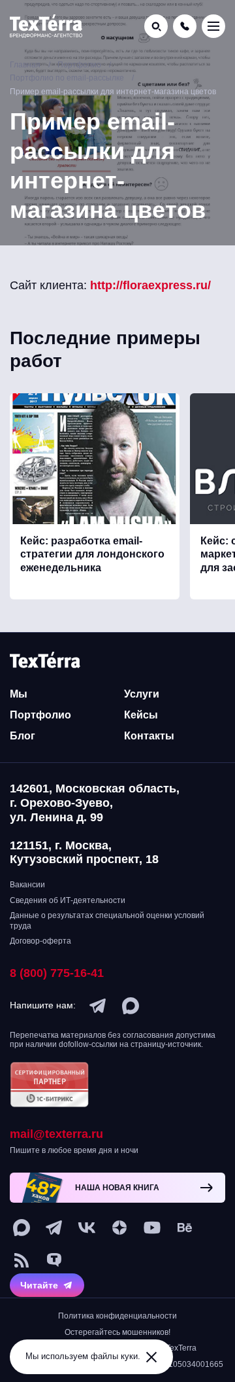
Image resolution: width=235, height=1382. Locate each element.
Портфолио (40, 714)
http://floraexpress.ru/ (150, 285)
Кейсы (141, 714)
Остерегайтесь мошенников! (117, 1332)
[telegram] (98, 1006)
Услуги (141, 694)
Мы (18, 694)
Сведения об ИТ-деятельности (67, 900)
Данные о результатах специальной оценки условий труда (107, 920)
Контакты (149, 735)
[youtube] (152, 1227)
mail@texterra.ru (56, 1134)
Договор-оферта (40, 941)
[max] (130, 1006)
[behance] (184, 1227)
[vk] (87, 1227)
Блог (22, 735)
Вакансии (27, 884)
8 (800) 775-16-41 (57, 973)
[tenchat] (54, 1260)
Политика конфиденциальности (117, 1315)
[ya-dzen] (119, 1227)
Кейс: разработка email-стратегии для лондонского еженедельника (92, 554)
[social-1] (21, 1260)
